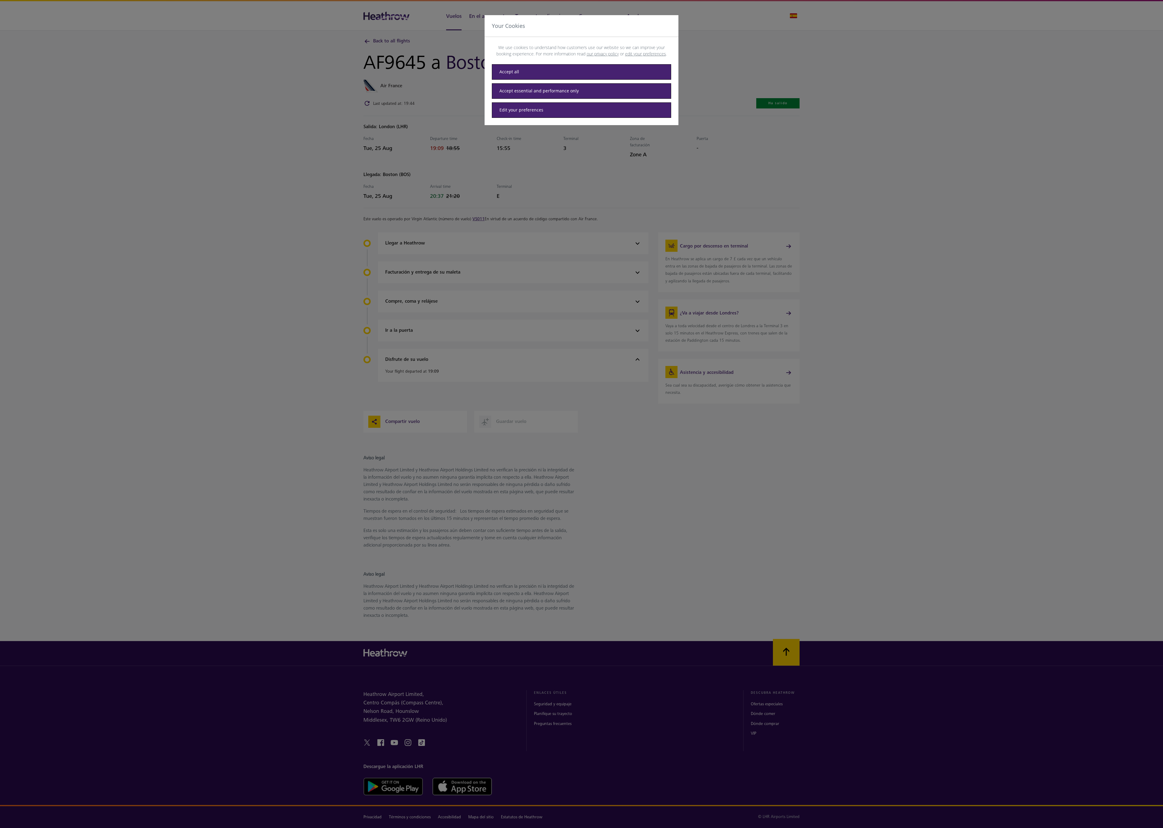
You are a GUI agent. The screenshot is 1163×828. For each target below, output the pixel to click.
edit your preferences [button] (645, 54)
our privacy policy (603, 54)
